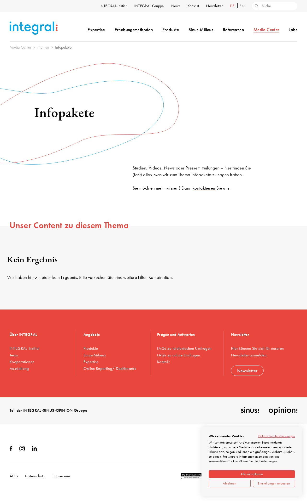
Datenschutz (35, 475)
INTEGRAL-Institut (113, 5)
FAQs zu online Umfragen (178, 355)
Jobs (293, 30)
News (175, 5)
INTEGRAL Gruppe (149, 5)
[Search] (256, 6)
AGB (14, 475)
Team (14, 355)
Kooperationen (22, 361)
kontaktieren (204, 188)
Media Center (266, 30)
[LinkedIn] (34, 449)
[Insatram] (22, 449)
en (242, 5)
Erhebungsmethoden (134, 30)
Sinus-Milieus (201, 30)
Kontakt (193, 5)
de (233, 5)
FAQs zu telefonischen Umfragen (184, 348)
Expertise (96, 30)
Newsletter (214, 5)
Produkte (170, 30)
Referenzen (233, 30)
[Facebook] (11, 449)
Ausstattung (19, 368)
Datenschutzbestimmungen (276, 436)
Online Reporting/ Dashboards (109, 368)
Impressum (61, 475)
